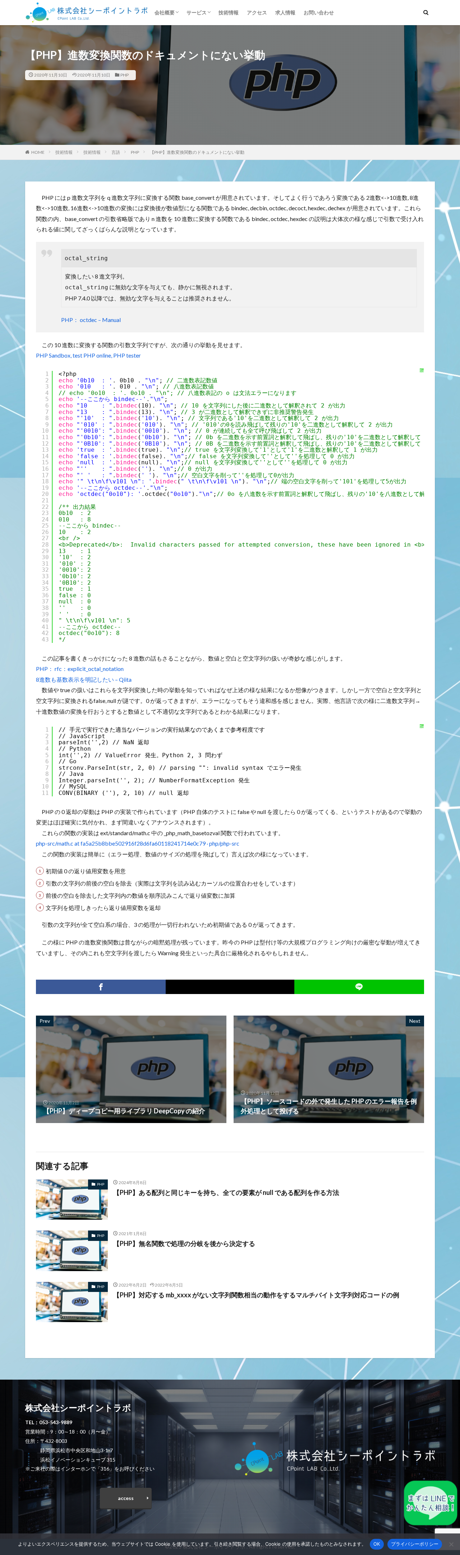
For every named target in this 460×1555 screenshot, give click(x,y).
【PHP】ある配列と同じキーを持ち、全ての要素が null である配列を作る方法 (226, 1192)
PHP (124, 75)
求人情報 (285, 12)
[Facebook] (101, 987)
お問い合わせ (319, 12)
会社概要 (165, 12)
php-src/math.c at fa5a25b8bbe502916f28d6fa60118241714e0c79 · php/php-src (137, 843)
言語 (115, 152)
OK (376, 1544)
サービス (197, 12)
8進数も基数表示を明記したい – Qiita (84, 679)
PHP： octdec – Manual (91, 319)
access (126, 1498)
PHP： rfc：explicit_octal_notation (80, 668)
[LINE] (359, 987)
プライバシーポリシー (415, 1544)
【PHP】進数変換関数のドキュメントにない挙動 (197, 152)
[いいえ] (451, 1544)
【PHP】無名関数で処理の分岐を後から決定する (184, 1243)
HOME (38, 152)
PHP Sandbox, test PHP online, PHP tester (88, 355)
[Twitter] (230, 987)
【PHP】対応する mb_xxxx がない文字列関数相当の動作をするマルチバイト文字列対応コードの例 (256, 1295)
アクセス (257, 12)
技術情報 (228, 12)
